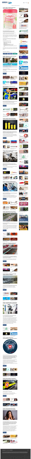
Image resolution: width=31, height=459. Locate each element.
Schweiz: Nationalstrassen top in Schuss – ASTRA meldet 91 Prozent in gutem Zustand (9, 212)
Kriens (15, 5)
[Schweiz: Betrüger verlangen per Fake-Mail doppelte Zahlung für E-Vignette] (10, 280)
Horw (13, 5)
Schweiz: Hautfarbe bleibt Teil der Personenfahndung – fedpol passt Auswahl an (10, 338)
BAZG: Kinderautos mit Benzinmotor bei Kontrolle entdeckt (9, 86)
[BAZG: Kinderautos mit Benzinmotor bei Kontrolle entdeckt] (10, 94)
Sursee (18, 5)
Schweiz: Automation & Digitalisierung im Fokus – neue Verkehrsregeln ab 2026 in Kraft (10, 182)
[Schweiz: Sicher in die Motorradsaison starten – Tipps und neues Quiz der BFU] (10, 157)
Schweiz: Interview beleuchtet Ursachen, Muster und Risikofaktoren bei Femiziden (9, 409)
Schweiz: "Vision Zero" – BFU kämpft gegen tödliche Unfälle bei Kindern (9, 56)
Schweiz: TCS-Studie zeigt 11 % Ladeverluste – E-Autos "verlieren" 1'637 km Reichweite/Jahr (10, 303)
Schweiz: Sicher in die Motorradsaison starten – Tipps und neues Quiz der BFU (10, 151)
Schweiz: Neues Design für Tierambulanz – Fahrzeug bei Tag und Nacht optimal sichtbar (10, 379)
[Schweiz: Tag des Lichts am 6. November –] (10, 125)
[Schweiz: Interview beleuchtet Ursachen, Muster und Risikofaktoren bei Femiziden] (10, 415)
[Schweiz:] (10, 62)
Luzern (17, 5)
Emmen (12, 5)
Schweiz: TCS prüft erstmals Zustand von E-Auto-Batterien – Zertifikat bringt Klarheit (9, 243)
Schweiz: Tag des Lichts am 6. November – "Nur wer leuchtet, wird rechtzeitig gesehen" (9, 119)
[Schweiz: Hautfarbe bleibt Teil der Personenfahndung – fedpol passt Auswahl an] (10, 346)
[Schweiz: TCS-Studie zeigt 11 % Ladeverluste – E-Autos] (10, 309)
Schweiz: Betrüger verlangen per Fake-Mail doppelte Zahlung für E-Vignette (9, 274)
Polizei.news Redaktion (8, 130)
